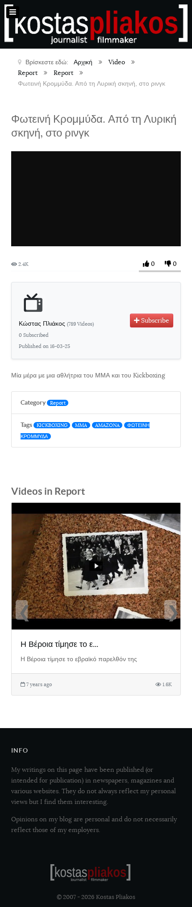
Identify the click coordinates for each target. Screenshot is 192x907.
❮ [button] (23, 611)
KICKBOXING (52, 425)
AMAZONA (107, 425)
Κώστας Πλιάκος (56, 323)
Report (58, 403)
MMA (81, 425)
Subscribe (154, 320)
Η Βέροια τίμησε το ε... (59, 644)
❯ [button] (171, 611)
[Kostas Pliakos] (90, 872)
